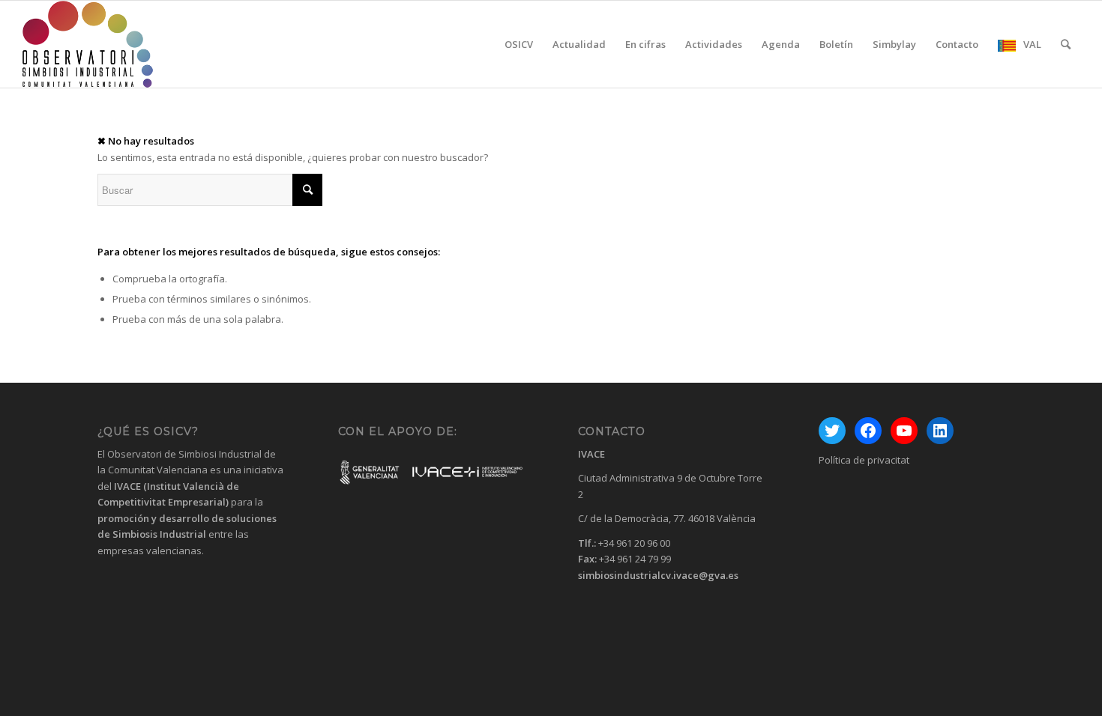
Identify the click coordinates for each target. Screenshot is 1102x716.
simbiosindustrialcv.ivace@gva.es (658, 575)
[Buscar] (1065, 44)
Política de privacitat (864, 460)
